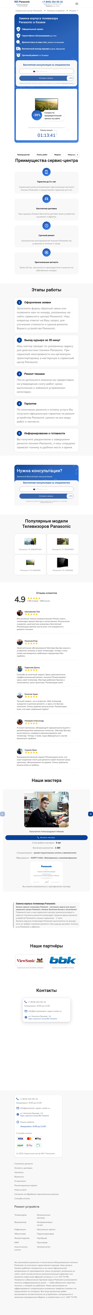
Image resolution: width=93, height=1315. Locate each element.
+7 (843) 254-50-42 (52, 1)
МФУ (16, 1242)
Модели (57, 155)
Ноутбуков (42, 1238)
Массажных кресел (46, 1229)
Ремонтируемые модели (25, 1185)
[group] (30, 962)
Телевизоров (20, 1215)
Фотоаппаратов (21, 1238)
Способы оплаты (22, 1198)
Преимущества (23, 155)
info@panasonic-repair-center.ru (35, 1108)
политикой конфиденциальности (64, 83)
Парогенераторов (45, 1234)
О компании (20, 1181)
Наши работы (73, 155)
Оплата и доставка (23, 1168)
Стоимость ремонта (23, 1163)
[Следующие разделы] (77, 154)
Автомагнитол (43, 1247)
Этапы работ (42, 155)
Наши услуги (20, 1190)
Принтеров (42, 1242)
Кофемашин (20, 1229)
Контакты (18, 1172)
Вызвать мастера (47, 837)
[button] (90, 814)
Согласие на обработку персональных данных (36, 1194)
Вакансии (19, 1176)
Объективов (20, 1234)
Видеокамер (20, 1222)
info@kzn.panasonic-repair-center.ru (45, 1011)
